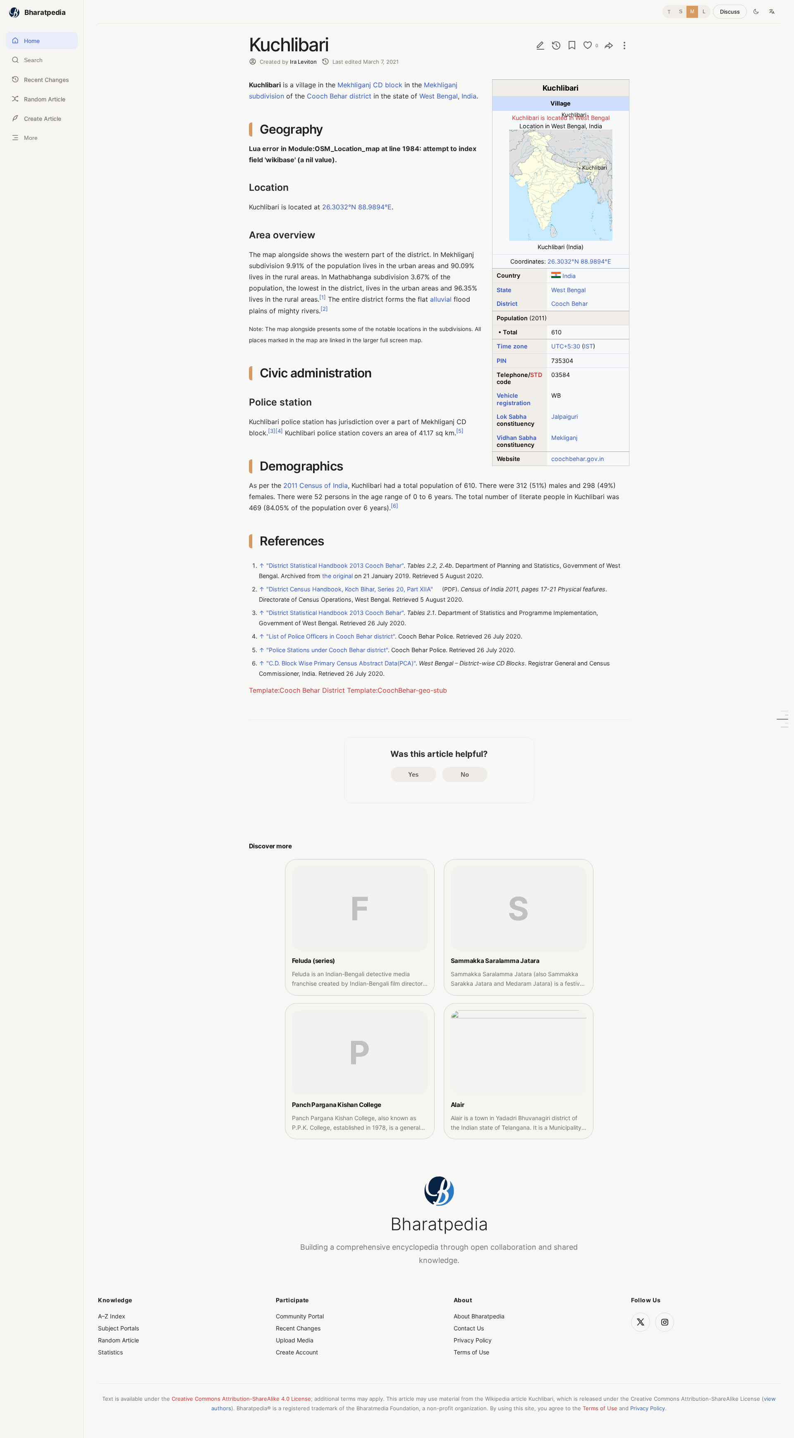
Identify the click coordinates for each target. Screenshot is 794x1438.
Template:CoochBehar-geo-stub (397, 690)
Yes (413, 774)
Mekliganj (564, 437)
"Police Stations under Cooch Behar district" (327, 649)
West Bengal (568, 289)
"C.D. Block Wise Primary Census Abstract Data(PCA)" (341, 663)
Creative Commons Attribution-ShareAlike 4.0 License (241, 1398)
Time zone (512, 346)
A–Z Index (111, 1316)
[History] (556, 45)
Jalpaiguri (564, 416)
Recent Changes (298, 1328)
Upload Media (294, 1340)
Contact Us (469, 1328)
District (507, 303)
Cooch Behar (569, 303)
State (504, 289)
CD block (387, 85)
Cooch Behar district (339, 96)
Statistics (110, 1352)
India (569, 275)
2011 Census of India (315, 485)
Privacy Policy (473, 1340)
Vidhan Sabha (516, 437)
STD (536, 374)
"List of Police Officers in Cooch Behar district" (330, 636)
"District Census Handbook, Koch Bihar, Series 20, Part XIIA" (349, 589)
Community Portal (300, 1316)
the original (337, 575)
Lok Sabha (511, 416)
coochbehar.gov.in (577, 458)
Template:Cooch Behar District (297, 690)
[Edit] (540, 45)
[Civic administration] (782, 719)
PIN (502, 360)
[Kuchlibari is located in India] (560, 238)
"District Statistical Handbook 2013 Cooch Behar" (335, 565)
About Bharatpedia (479, 1316)
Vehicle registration (514, 399)
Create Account (297, 1352)
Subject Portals (118, 1328)
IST (588, 346)
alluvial (441, 299)
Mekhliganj (354, 85)
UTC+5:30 (565, 346)
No (465, 774)
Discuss (730, 11)
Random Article (118, 1340)
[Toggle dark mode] (756, 11)
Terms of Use (471, 1352)
